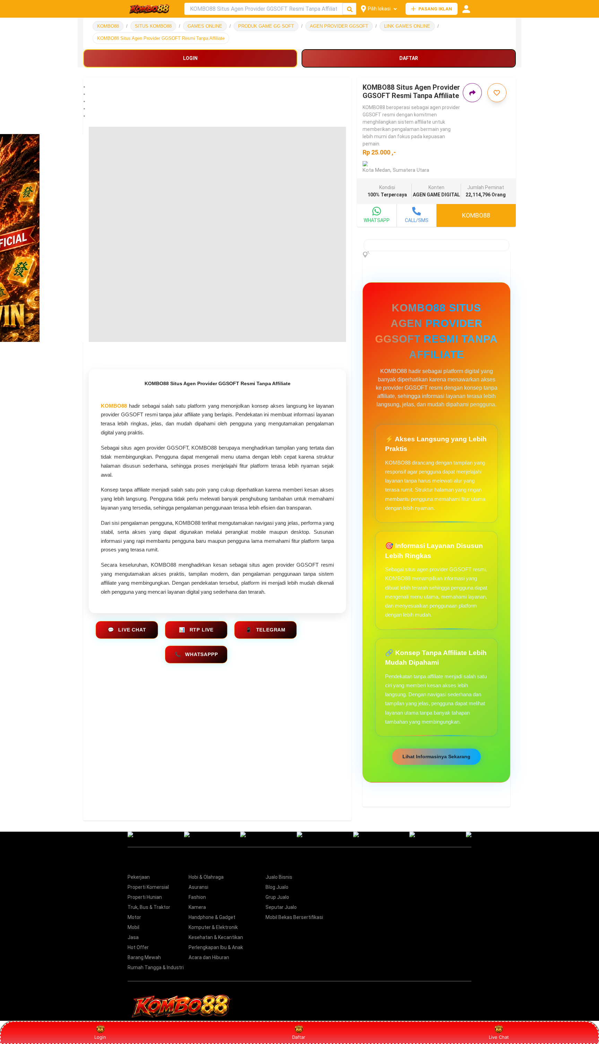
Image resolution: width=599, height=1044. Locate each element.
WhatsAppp (196, 654)
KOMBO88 (108, 26)
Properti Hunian (145, 897)
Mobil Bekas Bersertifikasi (294, 917)
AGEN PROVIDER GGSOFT (339, 26)
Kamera (197, 907)
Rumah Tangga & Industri (156, 967)
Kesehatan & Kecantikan (216, 937)
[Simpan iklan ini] (496, 92)
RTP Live (196, 629)
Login (100, 1037)
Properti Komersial (148, 887)
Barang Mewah (144, 957)
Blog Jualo (277, 887)
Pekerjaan (139, 877)
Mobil (133, 927)
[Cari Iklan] (350, 9)
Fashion (197, 897)
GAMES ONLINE (205, 26)
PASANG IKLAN (435, 8)
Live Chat (127, 629)
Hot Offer (138, 947)
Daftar (299, 1037)
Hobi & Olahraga (206, 877)
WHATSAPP (377, 220)
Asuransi (198, 887)
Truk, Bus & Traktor (149, 907)
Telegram (265, 629)
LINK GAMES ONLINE (407, 26)
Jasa (133, 937)
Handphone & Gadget (212, 917)
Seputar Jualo (281, 907)
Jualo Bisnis (279, 877)
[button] (217, 86)
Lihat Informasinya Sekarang (436, 756)
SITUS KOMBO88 (153, 26)
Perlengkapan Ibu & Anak (216, 947)
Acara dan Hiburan (209, 957)
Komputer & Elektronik (213, 927)
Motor (134, 917)
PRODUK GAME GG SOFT (266, 26)
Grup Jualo (277, 897)
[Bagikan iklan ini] (472, 92)
